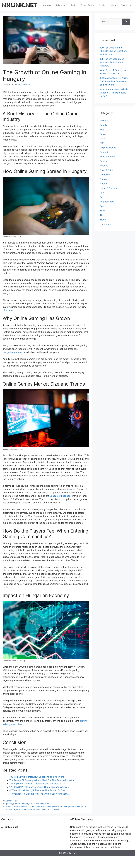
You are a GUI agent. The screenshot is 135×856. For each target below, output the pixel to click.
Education (61, 5)
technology (41, 804)
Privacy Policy (87, 5)
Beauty (103, 125)
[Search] (126, 22)
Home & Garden (108, 188)
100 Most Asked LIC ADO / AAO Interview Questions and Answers (114, 81)
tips (48, 804)
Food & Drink (106, 170)
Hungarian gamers (12, 352)
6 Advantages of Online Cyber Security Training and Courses (32, 809)
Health (103, 183)
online (32, 804)
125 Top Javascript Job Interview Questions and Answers (113, 62)
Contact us (126, 5)
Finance (104, 165)
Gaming (102, 5)
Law (102, 192)
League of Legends (60, 496)
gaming (9, 804)
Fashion (104, 161)
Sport (103, 206)
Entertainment (107, 156)
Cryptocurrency (108, 147)
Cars (113, 5)
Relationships (107, 201)
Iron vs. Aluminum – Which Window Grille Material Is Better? (114, 92)
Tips (15, 801)
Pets (102, 197)
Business (46, 5)
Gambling (105, 174)
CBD (102, 143)
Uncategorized (107, 224)
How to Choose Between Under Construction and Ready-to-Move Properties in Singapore (46, 806)
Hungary (24, 804)
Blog (102, 129)
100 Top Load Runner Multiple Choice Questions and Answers (113, 51)
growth (16, 804)
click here (8, 310)
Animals (104, 120)
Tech (73, 5)
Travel (103, 219)
